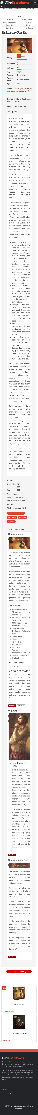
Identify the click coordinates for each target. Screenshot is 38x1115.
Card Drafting (22, 517)
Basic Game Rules (9, 22)
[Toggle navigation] (35, 3)
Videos (28, 22)
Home (3, 8)
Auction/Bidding (12, 517)
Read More (12, 705)
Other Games (28, 28)
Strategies (9, 25)
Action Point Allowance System (16, 513)
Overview (10, 19)
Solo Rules (10, 28)
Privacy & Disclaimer (8, 1094)
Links (28, 25)
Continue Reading (19, 971)
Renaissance (11, 521)
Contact (4, 1089)
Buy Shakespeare (28, 19)
